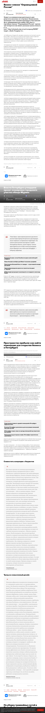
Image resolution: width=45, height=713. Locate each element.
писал (12, 276)
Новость (8, 327)
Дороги (21, 329)
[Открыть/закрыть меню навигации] (34, 1)
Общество (20, 690)
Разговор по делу (14, 690)
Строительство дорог (28, 329)
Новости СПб (14, 327)
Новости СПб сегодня (22, 327)
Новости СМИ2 (7, 180)
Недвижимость (23, 691)
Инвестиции (16, 691)
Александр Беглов (37, 329)
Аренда (8, 690)
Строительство (7, 329)
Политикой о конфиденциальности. (28, 711)
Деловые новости (31, 327)
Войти (40, 1)
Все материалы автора (21, 14)
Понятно (40, 710)
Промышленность (15, 329)
